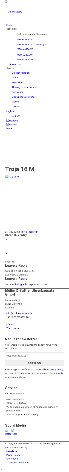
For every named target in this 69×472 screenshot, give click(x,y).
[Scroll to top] (1, 470)
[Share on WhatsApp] (9, 239)
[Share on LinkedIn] (9, 249)
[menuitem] (35, 25)
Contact (10, 324)
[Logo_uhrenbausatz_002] (31, 11)
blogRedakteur (30, 231)
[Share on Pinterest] (9, 244)
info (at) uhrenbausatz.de (19, 313)
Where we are (13, 328)
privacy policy (56, 369)
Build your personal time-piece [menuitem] (32, 34)
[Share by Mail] (9, 253)
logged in (23, 284)
